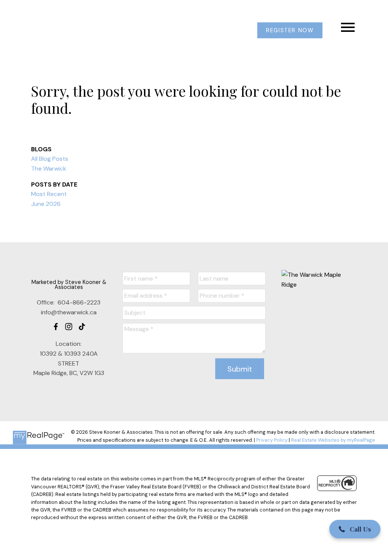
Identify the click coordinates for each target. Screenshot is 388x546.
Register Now (289, 30)
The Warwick (48, 169)
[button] (289, 30)
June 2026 (46, 204)
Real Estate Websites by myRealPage (333, 440)
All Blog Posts (49, 159)
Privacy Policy (272, 440)
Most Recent (49, 194)
